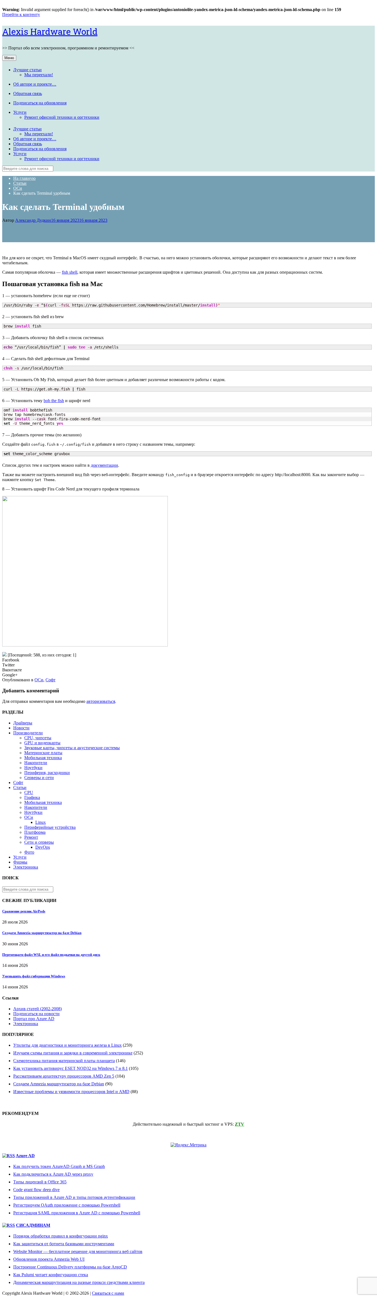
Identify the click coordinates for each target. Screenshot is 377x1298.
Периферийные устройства (50, 827)
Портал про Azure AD (33, 1018)
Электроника (25, 867)
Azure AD (25, 1155)
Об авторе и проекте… (34, 84)
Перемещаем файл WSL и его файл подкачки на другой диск (51, 955)
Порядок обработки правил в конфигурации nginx (60, 1236)
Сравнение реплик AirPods (23, 911)
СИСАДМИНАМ (33, 1225)
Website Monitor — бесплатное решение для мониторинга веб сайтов (77, 1251)
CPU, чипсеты (37, 737)
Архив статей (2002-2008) (37, 1008)
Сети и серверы (39, 842)
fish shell (69, 272)
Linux (40, 822)
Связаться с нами (108, 1293)
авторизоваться (100, 701)
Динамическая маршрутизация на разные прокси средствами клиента (79, 1282)
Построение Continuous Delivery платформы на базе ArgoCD (70, 1267)
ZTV (239, 1124)
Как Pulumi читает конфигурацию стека (50, 1274)
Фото (29, 852)
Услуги (19, 112)
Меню (9, 58)
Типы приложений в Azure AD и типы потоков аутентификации (74, 1197)
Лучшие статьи (27, 69)
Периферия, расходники (47, 772)
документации (104, 465)
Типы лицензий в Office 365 (40, 1182)
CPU (28, 792)
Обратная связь (27, 93)
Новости (21, 727)
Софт (50, 679)
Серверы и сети (39, 777)
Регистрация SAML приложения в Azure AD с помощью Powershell (76, 1212)
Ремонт (31, 837)
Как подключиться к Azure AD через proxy (53, 1174)
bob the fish (54, 400)
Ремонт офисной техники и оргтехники (61, 117)
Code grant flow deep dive (36, 1189)
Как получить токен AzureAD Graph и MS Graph (59, 1166)
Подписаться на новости (36, 1013)
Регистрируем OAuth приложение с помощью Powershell (66, 1205)
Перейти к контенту (21, 14)
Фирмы (20, 862)
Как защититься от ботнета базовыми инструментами (63, 1243)
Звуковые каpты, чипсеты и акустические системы (72, 747)
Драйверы (22, 723)
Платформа (35, 832)
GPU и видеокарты (42, 742)
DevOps (42, 847)
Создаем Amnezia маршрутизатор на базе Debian (41, 933)
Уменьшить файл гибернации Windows (33, 976)
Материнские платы (43, 752)
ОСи (38, 679)
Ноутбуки (33, 767)
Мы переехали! (38, 74)
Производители (28, 732)
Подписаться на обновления (40, 103)
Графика (32, 797)
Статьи (19, 787)
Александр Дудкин (33, 220)
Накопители (35, 762)
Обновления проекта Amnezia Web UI (48, 1259)
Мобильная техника (43, 757)
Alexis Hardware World (49, 31)
